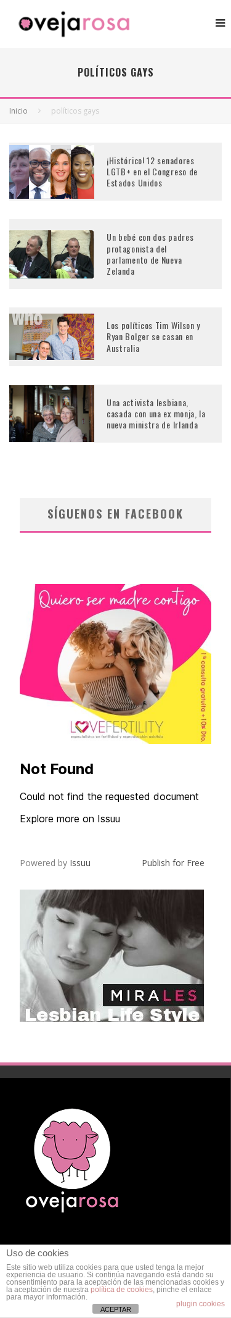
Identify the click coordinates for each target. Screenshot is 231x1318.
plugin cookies (200, 1303)
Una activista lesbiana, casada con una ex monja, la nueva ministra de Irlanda (156, 413)
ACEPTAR (115, 1309)
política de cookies (122, 1289)
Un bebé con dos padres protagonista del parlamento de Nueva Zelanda (150, 253)
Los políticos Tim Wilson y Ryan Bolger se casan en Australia (153, 336)
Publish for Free (173, 863)
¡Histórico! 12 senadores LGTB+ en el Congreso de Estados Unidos (152, 171)
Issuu (80, 863)
